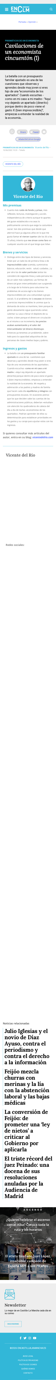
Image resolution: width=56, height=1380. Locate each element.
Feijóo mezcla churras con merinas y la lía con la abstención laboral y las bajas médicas (26, 1087)
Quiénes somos (28, 1369)
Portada (22, 22)
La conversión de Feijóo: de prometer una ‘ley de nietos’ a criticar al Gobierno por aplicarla (27, 1130)
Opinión (32, 22)
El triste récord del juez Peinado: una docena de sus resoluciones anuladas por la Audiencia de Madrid (28, 1177)
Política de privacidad (28, 1360)
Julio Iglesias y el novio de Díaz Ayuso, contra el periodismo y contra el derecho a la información (26, 1046)
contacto (28, 1373)
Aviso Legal (28, 1356)
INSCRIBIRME (13, 1324)
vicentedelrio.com (42, 437)
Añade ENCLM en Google (29, 139)
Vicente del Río (42, 147)
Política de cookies (28, 1365)
